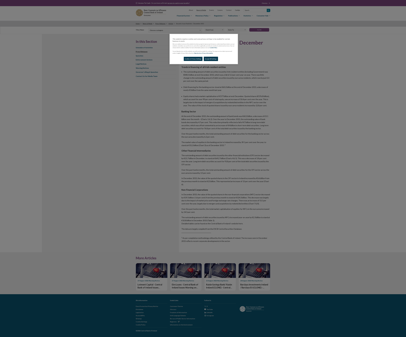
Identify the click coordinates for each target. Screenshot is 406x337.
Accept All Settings (211, 59)
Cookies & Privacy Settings (193, 59)
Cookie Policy (213, 47)
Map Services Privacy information (203, 53)
